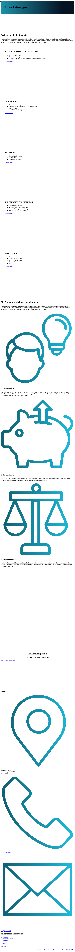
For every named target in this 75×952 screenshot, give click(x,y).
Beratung (3, 946)
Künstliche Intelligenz (7, 938)
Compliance (4, 940)
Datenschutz (4, 937)
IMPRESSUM (40, 949)
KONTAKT (70, 949)
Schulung (3, 943)
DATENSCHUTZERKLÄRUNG (56, 949)
